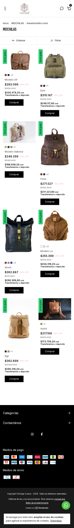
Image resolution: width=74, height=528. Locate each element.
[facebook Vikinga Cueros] (41, 434)
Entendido (56, 520)
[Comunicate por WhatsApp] (66, 505)
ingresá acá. (59, 499)
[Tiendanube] (37, 508)
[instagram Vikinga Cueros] (32, 434)
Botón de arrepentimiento (37, 503)
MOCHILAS (18, 23)
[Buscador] (61, 9)
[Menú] (6, 9)
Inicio (6, 23)
